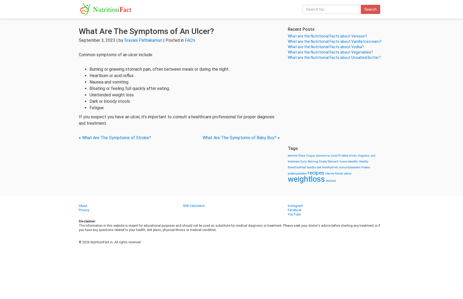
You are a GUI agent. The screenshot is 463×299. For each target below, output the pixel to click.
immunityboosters (350, 167)
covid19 (336, 155)
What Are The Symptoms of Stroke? (116, 137)
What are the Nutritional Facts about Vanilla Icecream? (335, 41)
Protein (365, 167)
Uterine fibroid (334, 173)
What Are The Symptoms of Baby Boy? (240, 137)
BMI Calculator (194, 206)
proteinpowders (297, 173)
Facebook (294, 210)
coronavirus (323, 155)
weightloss (306, 179)
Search (370, 9)
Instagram (295, 206)
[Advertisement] (336, 103)
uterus (348, 173)
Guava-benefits (348, 161)
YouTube (294, 214)
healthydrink (330, 167)
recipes (316, 173)
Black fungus (306, 155)
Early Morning (309, 161)
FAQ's (190, 40)
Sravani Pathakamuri (143, 40)
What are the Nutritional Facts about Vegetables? (330, 52)
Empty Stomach (328, 161)
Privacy (84, 210)
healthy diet (314, 167)
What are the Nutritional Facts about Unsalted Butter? (334, 57)
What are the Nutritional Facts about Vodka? (326, 47)
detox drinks (349, 155)
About (83, 206)
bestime (292, 155)
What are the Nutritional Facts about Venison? (327, 36)
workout (331, 181)
